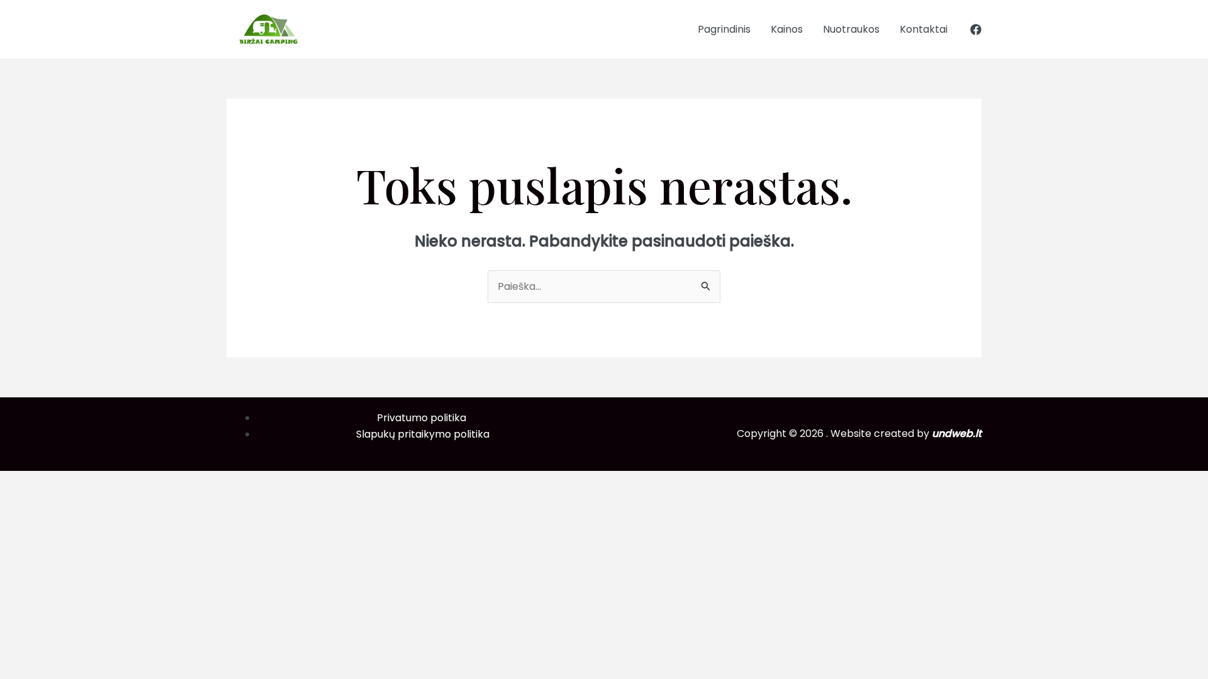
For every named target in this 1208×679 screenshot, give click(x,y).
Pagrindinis (724, 29)
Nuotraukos (851, 29)
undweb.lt (957, 433)
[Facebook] (976, 29)
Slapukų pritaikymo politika (422, 434)
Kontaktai (924, 29)
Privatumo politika (423, 418)
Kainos (787, 29)
